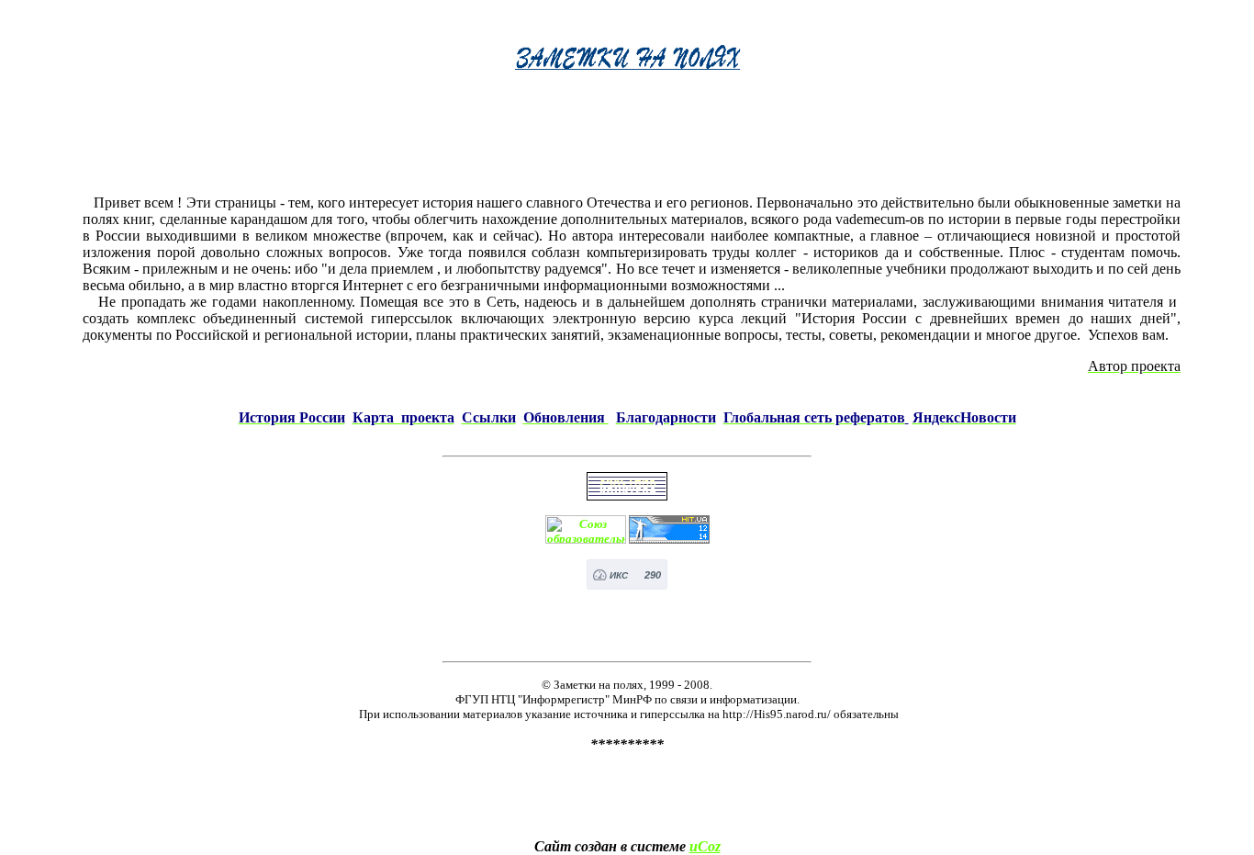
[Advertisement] (631, 138)
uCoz (705, 846)
